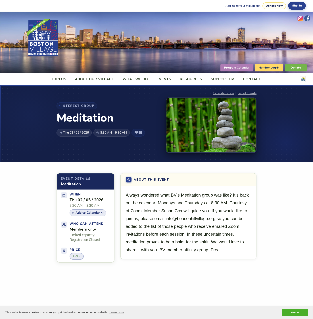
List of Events (247, 93)
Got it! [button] (295, 312)
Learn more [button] (116, 312)
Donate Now (274, 6)
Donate (296, 68)
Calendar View (223, 93)
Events (164, 79)
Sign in (297, 6)
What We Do (135, 79)
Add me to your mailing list (243, 6)
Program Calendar (236, 68)
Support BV (223, 79)
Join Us (59, 79)
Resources (191, 79)
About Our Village (94, 79)
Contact (252, 79)
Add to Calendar (88, 213)
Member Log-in (268, 68)
